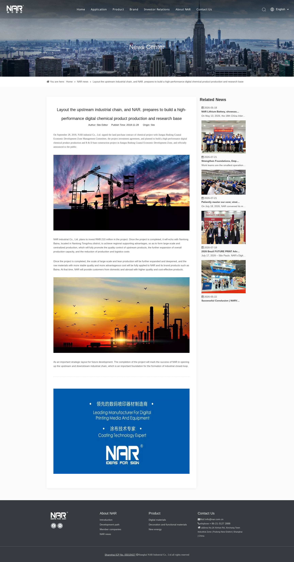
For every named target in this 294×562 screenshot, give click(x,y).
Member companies (110, 529)
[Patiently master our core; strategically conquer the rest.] (223, 201)
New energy (155, 529)
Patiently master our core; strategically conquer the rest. (220, 209)
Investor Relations (157, 9)
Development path (109, 524)
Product (118, 9)
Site (153, 124)
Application (99, 9)
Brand (134, 9)
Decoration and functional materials (168, 524)
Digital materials (157, 519)
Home (81, 9)
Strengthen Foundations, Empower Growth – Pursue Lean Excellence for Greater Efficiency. (220, 168)
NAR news (105, 534)
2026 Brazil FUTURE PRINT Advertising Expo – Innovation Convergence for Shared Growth (220, 259)
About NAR (183, 9)
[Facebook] (53, 525)
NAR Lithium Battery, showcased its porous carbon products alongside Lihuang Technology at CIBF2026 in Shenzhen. (220, 119)
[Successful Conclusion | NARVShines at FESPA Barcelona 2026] (223, 300)
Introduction (106, 519)
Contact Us (204, 9)
